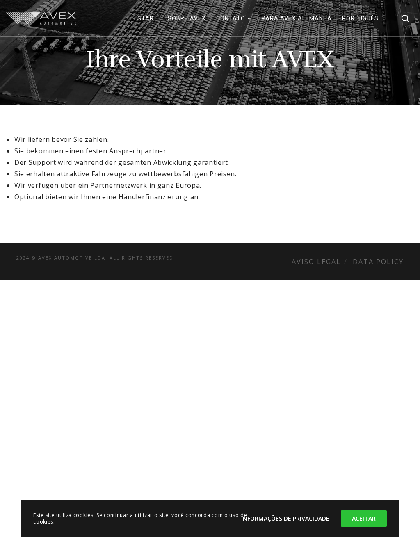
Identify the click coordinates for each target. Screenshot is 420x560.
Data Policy (378, 261)
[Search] (405, 18)
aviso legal (316, 261)
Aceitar (364, 518)
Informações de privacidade (285, 518)
